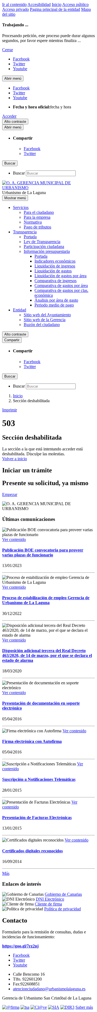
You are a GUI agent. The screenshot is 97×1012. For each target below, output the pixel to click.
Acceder (9, 116)
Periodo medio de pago (54, 305)
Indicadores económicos (54, 261)
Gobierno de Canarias (63, 894)
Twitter (30, 153)
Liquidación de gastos (53, 271)
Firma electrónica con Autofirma (32, 741)
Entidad (19, 310)
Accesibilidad (39, 4)
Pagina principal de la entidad (55, 9)
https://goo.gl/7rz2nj (20, 946)
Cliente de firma (48, 904)
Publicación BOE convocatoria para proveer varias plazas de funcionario (42, 552)
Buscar (19, 173)
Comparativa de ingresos (55, 280)
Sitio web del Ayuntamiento (47, 314)
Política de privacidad (62, 909)
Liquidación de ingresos (54, 266)
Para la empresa (37, 217)
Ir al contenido (14, 4)
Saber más (84, 1007)
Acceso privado (15, 9)
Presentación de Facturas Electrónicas (37, 817)
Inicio (56, 4)
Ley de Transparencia (42, 241)
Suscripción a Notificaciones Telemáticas (38, 779)
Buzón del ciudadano (42, 324)
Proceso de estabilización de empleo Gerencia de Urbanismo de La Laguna (45, 600)
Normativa (33, 222)
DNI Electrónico (50, 899)
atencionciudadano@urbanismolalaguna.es (49, 989)
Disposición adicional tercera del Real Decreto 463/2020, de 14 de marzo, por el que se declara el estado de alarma (47, 655)
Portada (30, 236)
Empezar (9, 494)
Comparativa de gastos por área (61, 285)
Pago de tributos (37, 227)
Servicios (21, 207)
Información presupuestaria (47, 251)
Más (5, 873)
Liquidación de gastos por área (60, 275)
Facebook (32, 148)
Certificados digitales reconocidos (32, 851)
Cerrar (7, 49)
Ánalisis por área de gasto (56, 300)
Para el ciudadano (39, 212)
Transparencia (25, 232)
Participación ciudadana (44, 246)
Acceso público (75, 4)
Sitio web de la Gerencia (44, 319)
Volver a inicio (14, 458)
